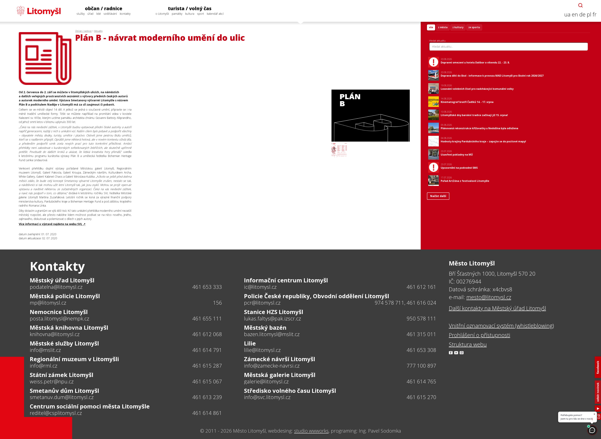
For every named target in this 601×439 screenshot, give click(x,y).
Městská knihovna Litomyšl (69, 327)
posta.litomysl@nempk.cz (59, 319)
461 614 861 (207, 412)
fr (595, 14)
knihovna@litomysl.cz (55, 334)
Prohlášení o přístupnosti (479, 335)
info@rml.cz (43, 366)
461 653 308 (421, 349)
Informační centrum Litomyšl (286, 280)
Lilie (250, 343)
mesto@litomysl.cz (488, 297)
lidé (98, 14)
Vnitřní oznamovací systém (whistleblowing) (501, 325)
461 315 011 (421, 334)
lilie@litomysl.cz (262, 350)
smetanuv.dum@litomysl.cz (62, 397)
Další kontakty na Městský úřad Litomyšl (497, 308)
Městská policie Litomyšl (65, 296)
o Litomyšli (162, 14)
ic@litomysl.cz (260, 287)
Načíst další (438, 196)
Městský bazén (265, 327)
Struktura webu (468, 344)
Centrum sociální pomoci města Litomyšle (90, 406)
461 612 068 (207, 334)
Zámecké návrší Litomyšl (279, 359)
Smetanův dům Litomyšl (64, 391)
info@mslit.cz (45, 350)
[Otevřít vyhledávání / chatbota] (580, 5)
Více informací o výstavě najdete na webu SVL (50, 224)
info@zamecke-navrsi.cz (272, 366)
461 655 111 (207, 318)
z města (442, 27)
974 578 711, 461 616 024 (405, 302)
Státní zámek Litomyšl (61, 375)
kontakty (125, 14)
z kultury (457, 27)
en (575, 14)
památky (177, 14)
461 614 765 (421, 381)
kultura (189, 14)
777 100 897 (421, 365)
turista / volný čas (189, 8)
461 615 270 (421, 397)
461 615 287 (207, 365)
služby (81, 14)
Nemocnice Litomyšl (59, 312)
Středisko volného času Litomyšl (290, 391)
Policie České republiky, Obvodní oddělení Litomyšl (316, 296)
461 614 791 (207, 349)
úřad (90, 14)
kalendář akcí (215, 14)
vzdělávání (110, 14)
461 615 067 (207, 381)
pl (589, 14)
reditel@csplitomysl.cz (56, 413)
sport (200, 14)
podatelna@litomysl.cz (56, 287)
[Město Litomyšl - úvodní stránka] (32, 11)
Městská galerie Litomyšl (279, 375)
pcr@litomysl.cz (262, 303)
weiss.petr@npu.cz (52, 381)
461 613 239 (207, 397)
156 (217, 302)
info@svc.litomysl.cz (267, 397)
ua (567, 14)
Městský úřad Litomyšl (62, 280)
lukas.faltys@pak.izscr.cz (272, 319)
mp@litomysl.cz (48, 303)
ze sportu (474, 27)
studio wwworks (311, 430)
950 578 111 (421, 318)
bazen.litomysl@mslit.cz (272, 334)
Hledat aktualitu (437, 40)
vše (431, 27)
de (582, 14)
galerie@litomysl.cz (266, 381)
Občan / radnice (83, 30)
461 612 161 (421, 286)
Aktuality (98, 30)
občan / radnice (103, 8)
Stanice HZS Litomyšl (273, 312)
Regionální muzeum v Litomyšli (74, 359)
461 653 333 (207, 286)
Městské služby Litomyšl (64, 343)
